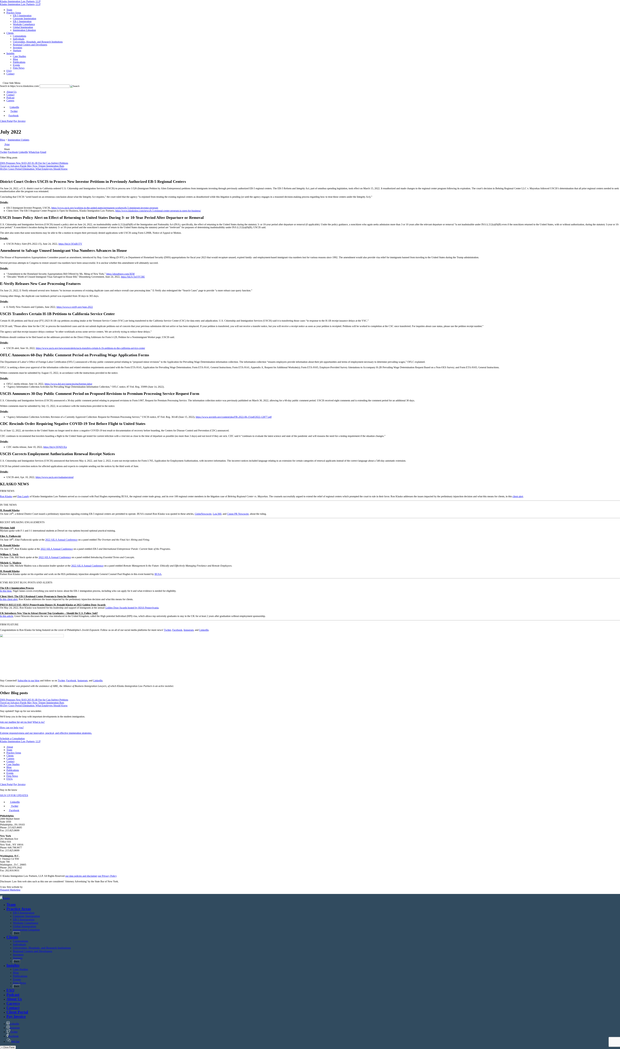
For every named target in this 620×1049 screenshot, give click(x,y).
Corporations (20, 941)
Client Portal (6, 121)
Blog (2, 139)
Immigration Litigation (26, 929)
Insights (12, 965)
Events (9, 773)
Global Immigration (24, 926)
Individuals (19, 944)
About (9, 747)
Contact (10, 94)
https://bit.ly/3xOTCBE (133, 276)
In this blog (5, 591)
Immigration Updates (18, 139)
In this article (6, 616)
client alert (517, 496)
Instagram (189, 630)
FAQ (10, 990)
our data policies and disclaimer (81, 876)
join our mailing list (10, 722)
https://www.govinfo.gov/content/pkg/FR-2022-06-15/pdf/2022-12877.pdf (234, 417)
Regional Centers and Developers (32, 951)
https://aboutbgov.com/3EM (120, 273)
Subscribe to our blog (28, 680)
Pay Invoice (19, 121)
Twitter (167, 630)
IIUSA (158, 574)
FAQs (9, 779)
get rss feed (26, 722)
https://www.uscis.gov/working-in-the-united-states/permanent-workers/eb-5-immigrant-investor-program (104, 207)
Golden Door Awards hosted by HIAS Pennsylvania (132, 607)
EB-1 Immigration (23, 919)
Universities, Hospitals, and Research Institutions (42, 947)
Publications (12, 770)
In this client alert (8, 599)
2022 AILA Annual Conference (61, 539)
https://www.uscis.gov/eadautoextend (54, 477)
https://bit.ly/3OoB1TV (70, 243)
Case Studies (13, 764)
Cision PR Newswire (238, 513)
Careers (10, 100)
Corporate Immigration (26, 916)
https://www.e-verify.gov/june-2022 (75, 307)
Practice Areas (13, 752)
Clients (10, 755)
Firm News (12, 776)
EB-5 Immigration (23, 912)
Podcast (10, 97)
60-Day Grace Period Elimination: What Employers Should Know (34, 168)
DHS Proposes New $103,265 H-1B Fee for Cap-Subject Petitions (34, 163)
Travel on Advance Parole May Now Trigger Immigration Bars (32, 166)
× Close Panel (8, 1047)
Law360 (217, 513)
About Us (11, 91)
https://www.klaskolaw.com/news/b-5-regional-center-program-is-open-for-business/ (158, 210)
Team (9, 749)
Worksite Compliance (25, 922)
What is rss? (38, 722)
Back (16, 933)
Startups (17, 958)
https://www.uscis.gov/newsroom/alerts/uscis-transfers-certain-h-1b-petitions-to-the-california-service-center (90, 348)
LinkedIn (204, 630)
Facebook (177, 630)
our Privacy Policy (107, 876)
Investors (18, 954)
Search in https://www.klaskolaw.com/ (19, 86)
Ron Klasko (6, 496)
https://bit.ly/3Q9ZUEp (55, 447)
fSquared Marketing (10, 889)
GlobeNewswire (203, 513)
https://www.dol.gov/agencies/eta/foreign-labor (68, 383)
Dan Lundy (23, 496)
